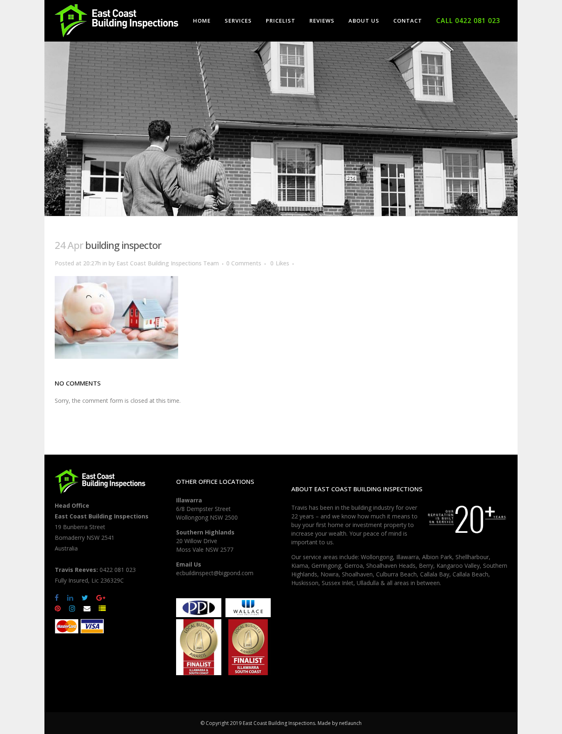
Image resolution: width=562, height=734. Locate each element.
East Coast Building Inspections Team (167, 263)
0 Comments (243, 263)
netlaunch (350, 723)
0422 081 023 (118, 570)
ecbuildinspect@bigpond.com (214, 573)
